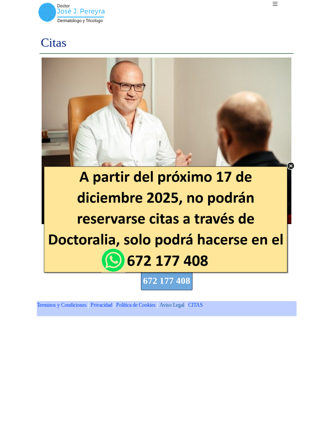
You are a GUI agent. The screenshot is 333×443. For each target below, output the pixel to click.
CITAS (195, 305)
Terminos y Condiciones (62, 305)
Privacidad (101, 305)
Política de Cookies (136, 305)
